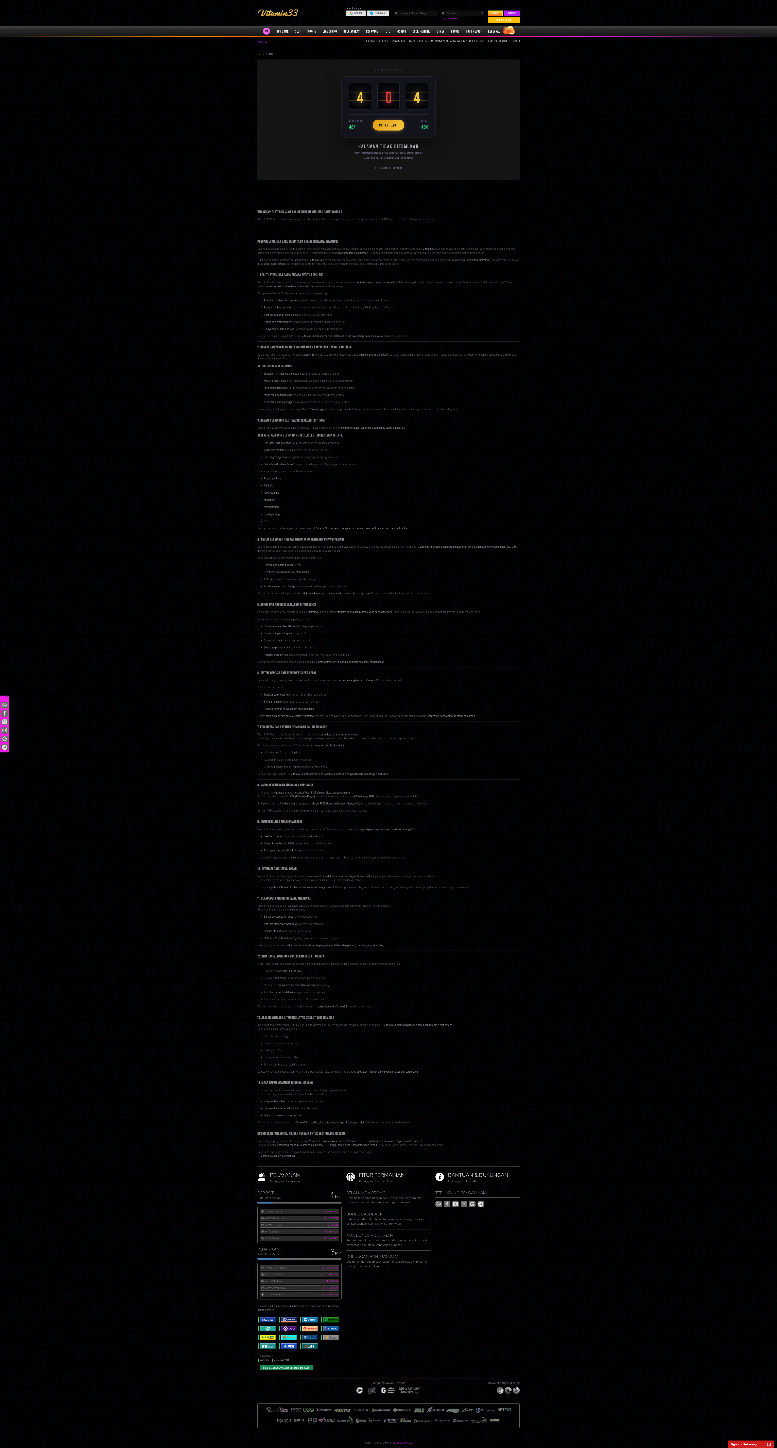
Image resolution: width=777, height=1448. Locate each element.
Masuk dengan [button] (354, 8)
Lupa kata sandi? (450, 18)
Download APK (504, 20)
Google (358, 13)
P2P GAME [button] (372, 31)
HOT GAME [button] (282, 31)
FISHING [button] (401, 31)
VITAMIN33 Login (267, 230)
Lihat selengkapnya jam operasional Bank (286, 1367)
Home (260, 54)
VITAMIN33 (388, 227)
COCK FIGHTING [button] (421, 31)
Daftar (512, 13)
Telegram (380, 13)
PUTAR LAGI (388, 125)
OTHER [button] (441, 31)
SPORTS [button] (311, 31)
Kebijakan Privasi (403, 1443)
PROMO (455, 31)
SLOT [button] (298, 31)
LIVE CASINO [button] (330, 31)
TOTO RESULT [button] (474, 31)
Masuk (495, 13)
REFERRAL (494, 31)
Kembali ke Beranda (391, 168)
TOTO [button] (387, 31)
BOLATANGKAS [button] (351, 31)
